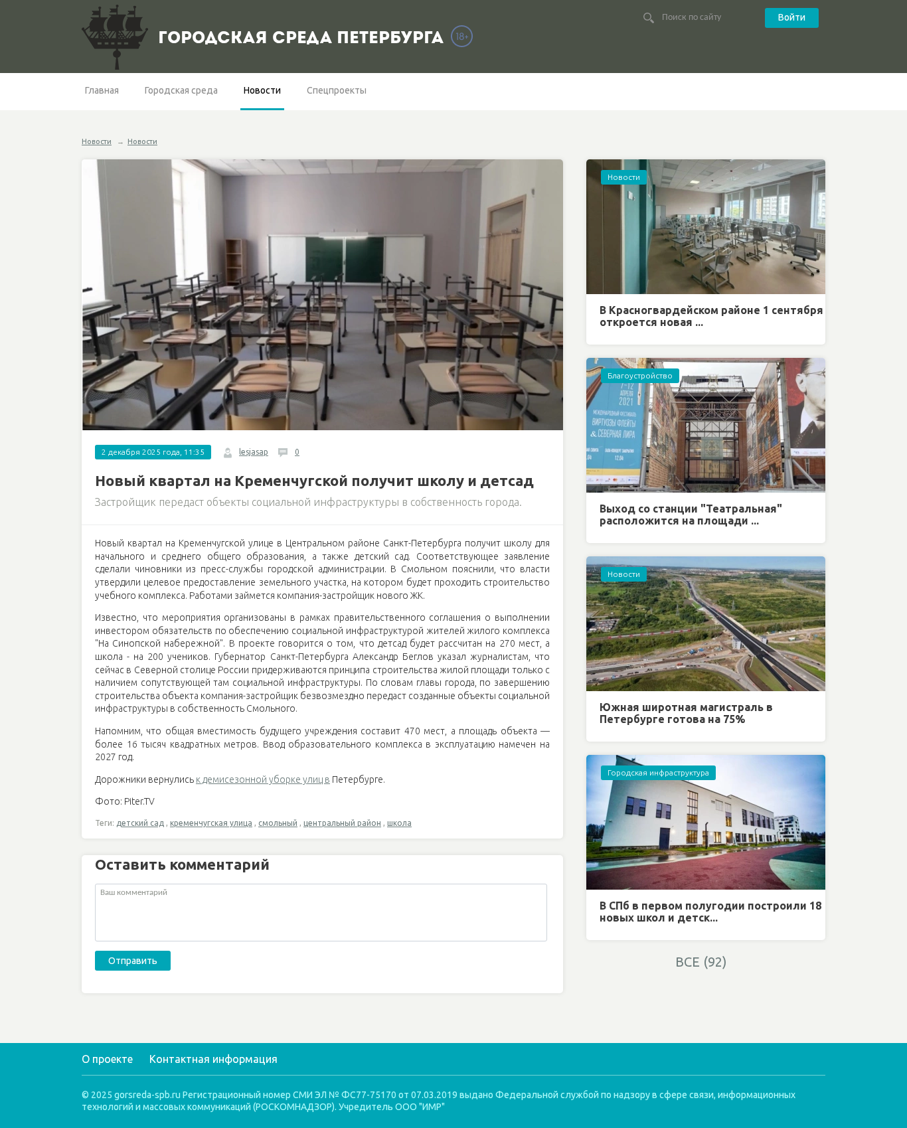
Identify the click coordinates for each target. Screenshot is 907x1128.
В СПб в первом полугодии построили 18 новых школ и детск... (710, 912)
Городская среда (181, 90)
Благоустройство (640, 375)
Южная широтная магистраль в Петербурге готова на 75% (686, 713)
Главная (102, 90)
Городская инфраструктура (658, 772)
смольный (277, 823)
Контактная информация (213, 1059)
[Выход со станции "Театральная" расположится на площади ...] (705, 425)
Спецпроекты (337, 90)
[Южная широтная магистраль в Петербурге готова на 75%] (705, 623)
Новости (262, 90)
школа (399, 823)
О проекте (107, 1059)
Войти (791, 17)
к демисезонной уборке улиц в (263, 779)
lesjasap (253, 451)
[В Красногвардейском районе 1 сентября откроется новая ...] (705, 226)
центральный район (342, 823)
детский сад (140, 823)
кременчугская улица (211, 823)
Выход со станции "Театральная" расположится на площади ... (691, 514)
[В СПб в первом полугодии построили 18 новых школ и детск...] (705, 822)
